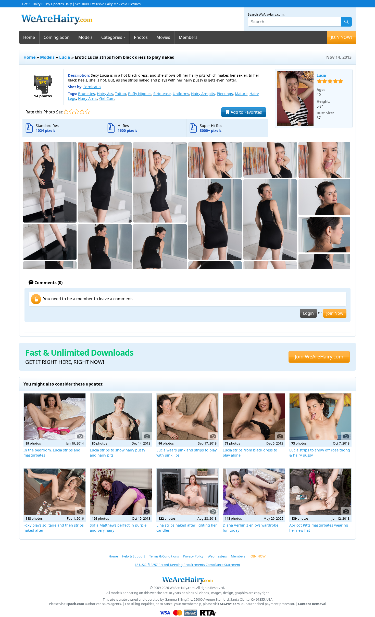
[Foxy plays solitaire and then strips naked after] (54, 491)
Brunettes (86, 93)
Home (29, 37)
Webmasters (217, 556)
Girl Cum (106, 98)
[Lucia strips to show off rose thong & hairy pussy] (320, 416)
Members (188, 37)
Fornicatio (92, 86)
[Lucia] (295, 98)
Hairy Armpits (203, 93)
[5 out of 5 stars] (87, 111)
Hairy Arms (87, 98)
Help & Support (133, 556)
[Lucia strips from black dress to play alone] (254, 416)
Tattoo (120, 93)
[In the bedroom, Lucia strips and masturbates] (54, 416)
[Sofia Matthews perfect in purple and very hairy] (121, 491)
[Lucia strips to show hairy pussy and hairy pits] (121, 416)
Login (308, 313)
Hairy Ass (105, 93)
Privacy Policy (193, 556)
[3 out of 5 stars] (76, 111)
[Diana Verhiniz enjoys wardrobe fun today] (254, 491)
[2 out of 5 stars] (71, 111)
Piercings (225, 93)
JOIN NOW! (341, 37)
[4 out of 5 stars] (82, 111)
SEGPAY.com (230, 604)
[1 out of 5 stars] (66, 111)
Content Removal (312, 604)
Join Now (334, 313)
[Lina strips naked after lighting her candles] (187, 491)
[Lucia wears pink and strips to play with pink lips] (187, 416)
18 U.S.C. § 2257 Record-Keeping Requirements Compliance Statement (187, 564)
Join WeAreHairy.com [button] (319, 356)
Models (85, 37)
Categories (111, 37)
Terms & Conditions (164, 556)
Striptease (162, 93)
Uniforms (181, 93)
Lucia (64, 57)
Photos (141, 37)
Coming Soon (57, 37)
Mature (241, 93)
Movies (163, 37)
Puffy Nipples (139, 93)
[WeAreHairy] (187, 580)
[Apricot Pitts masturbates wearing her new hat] (320, 491)
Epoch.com (75, 604)
